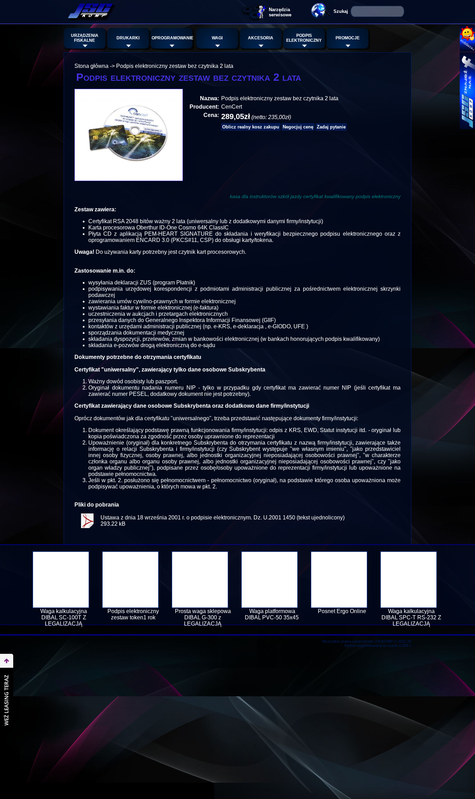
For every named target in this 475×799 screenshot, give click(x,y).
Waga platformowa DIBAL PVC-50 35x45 (272, 614)
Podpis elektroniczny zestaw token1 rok (133, 614)
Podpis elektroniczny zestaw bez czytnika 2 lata (174, 66)
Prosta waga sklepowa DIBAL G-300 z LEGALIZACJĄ (203, 617)
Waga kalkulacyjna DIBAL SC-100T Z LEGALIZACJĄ (63, 617)
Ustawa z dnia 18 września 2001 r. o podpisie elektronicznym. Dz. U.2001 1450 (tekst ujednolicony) (222, 517)
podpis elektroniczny (378, 196)
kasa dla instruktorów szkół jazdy (266, 196)
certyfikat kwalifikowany (328, 196)
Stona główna (91, 66)
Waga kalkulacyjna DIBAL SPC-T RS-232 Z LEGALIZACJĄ (411, 617)
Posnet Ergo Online (342, 611)
